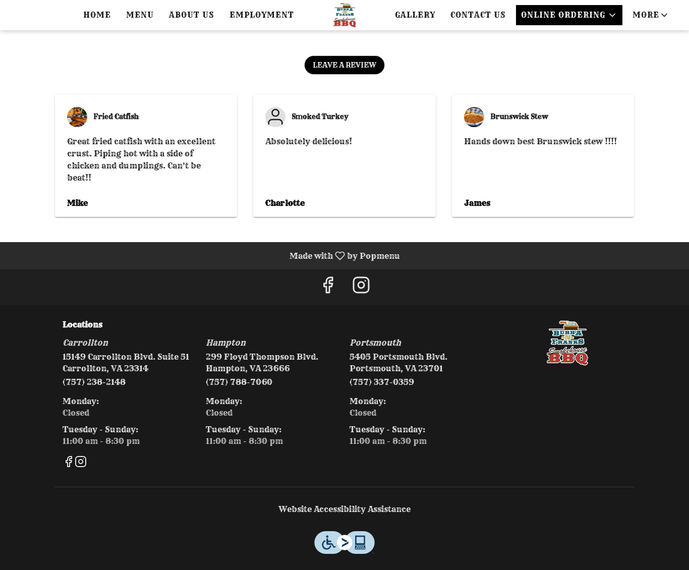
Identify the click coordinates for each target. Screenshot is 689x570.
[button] (650, 15)
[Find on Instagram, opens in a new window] (361, 287)
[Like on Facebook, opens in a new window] (328, 287)
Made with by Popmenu (204, 255)
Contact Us (478, 15)
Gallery (415, 15)
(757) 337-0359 (382, 382)
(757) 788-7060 (239, 382)
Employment (261, 15)
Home (97, 15)
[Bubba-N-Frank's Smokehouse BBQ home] (344, 15)
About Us (191, 15)
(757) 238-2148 (94, 382)
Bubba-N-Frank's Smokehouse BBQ (567, 343)
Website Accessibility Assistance (344, 509)
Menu (140, 15)
